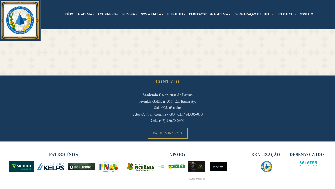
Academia (84, 14)
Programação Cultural (252, 14)
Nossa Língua (151, 14)
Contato (306, 14)
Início (69, 14)
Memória (128, 14)
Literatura (175, 14)
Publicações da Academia (208, 14)
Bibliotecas (285, 14)
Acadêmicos (107, 14)
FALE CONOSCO (167, 133)
